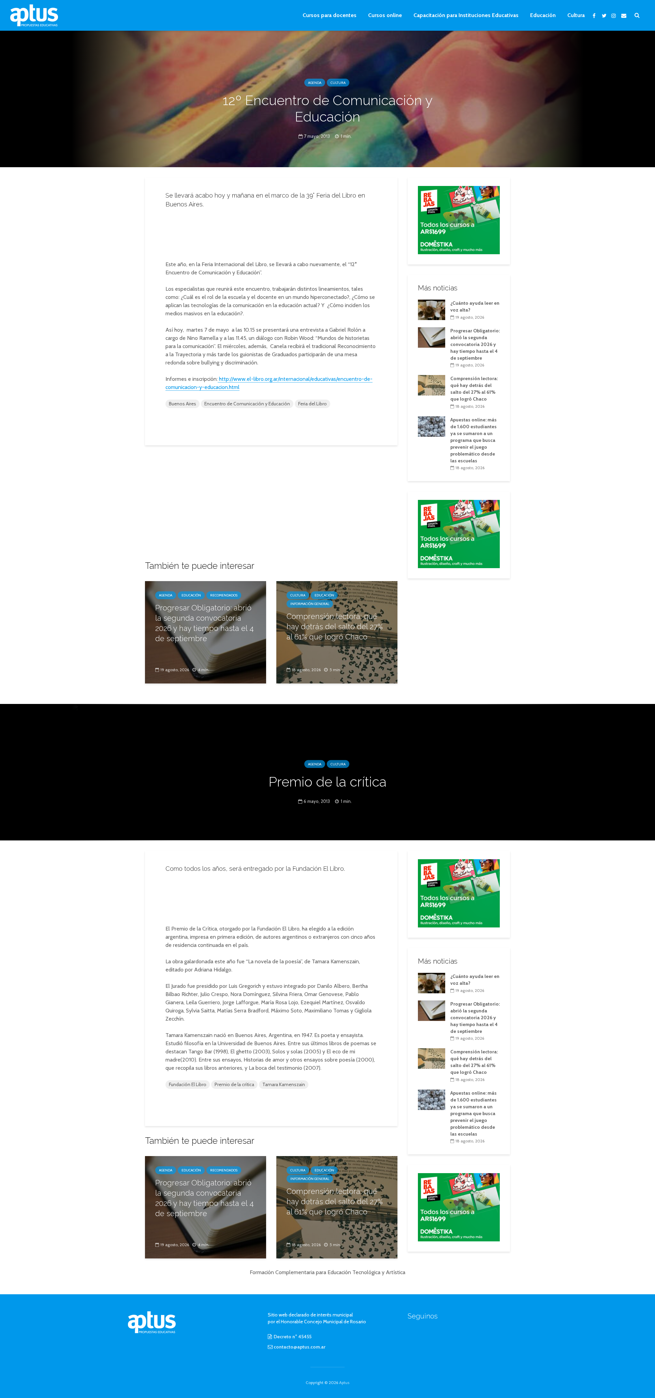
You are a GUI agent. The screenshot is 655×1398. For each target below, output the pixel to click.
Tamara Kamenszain (283, 1084)
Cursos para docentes (329, 15)
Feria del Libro (312, 404)
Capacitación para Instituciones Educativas (466, 15)
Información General (309, 604)
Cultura (576, 15)
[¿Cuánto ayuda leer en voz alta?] (431, 309)
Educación (543, 15)
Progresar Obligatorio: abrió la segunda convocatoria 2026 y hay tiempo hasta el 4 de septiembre (204, 623)
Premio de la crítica (234, 1084)
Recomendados (223, 595)
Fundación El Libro (187, 1084)
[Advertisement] (271, 232)
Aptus (344, 1382)
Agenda (314, 83)
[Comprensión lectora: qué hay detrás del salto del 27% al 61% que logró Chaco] (431, 385)
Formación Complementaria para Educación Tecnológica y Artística (327, 1272)
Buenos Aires (182, 404)
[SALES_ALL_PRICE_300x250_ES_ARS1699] (459, 219)
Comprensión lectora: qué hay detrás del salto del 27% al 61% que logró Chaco (335, 626)
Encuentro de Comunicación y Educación (247, 404)
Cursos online (385, 15)
